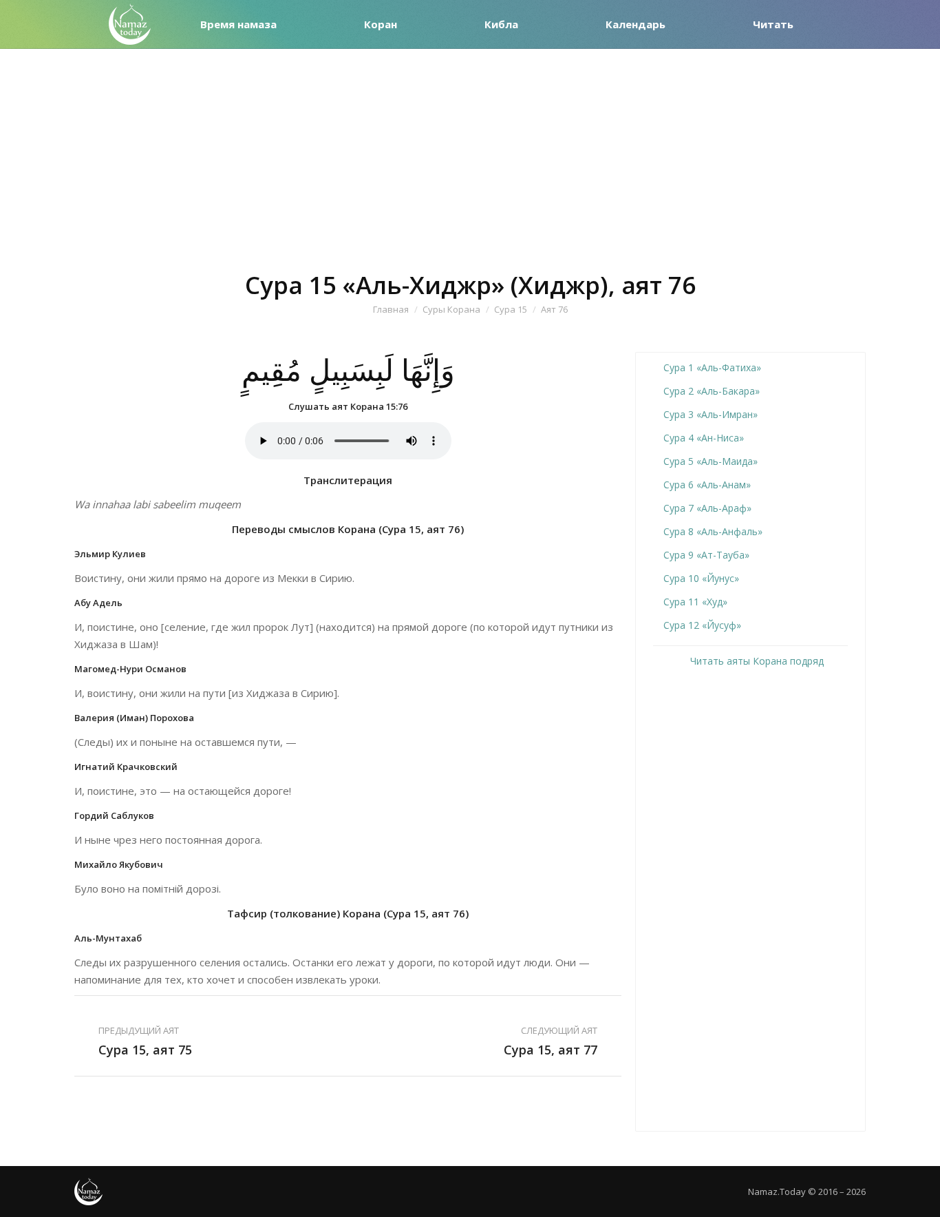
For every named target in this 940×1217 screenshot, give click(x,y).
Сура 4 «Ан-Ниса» (703, 437)
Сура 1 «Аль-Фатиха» (712, 367)
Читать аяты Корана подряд (755, 660)
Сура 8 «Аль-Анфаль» (712, 531)
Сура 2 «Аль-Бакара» (711, 390)
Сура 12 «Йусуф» (702, 625)
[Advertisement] (470, 152)
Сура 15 (510, 309)
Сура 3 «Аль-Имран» (710, 414)
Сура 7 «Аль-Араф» (707, 507)
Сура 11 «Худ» (695, 601)
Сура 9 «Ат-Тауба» (706, 554)
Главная (391, 309)
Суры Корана (451, 309)
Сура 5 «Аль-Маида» (710, 461)
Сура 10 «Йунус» (701, 578)
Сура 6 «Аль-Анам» (707, 484)
